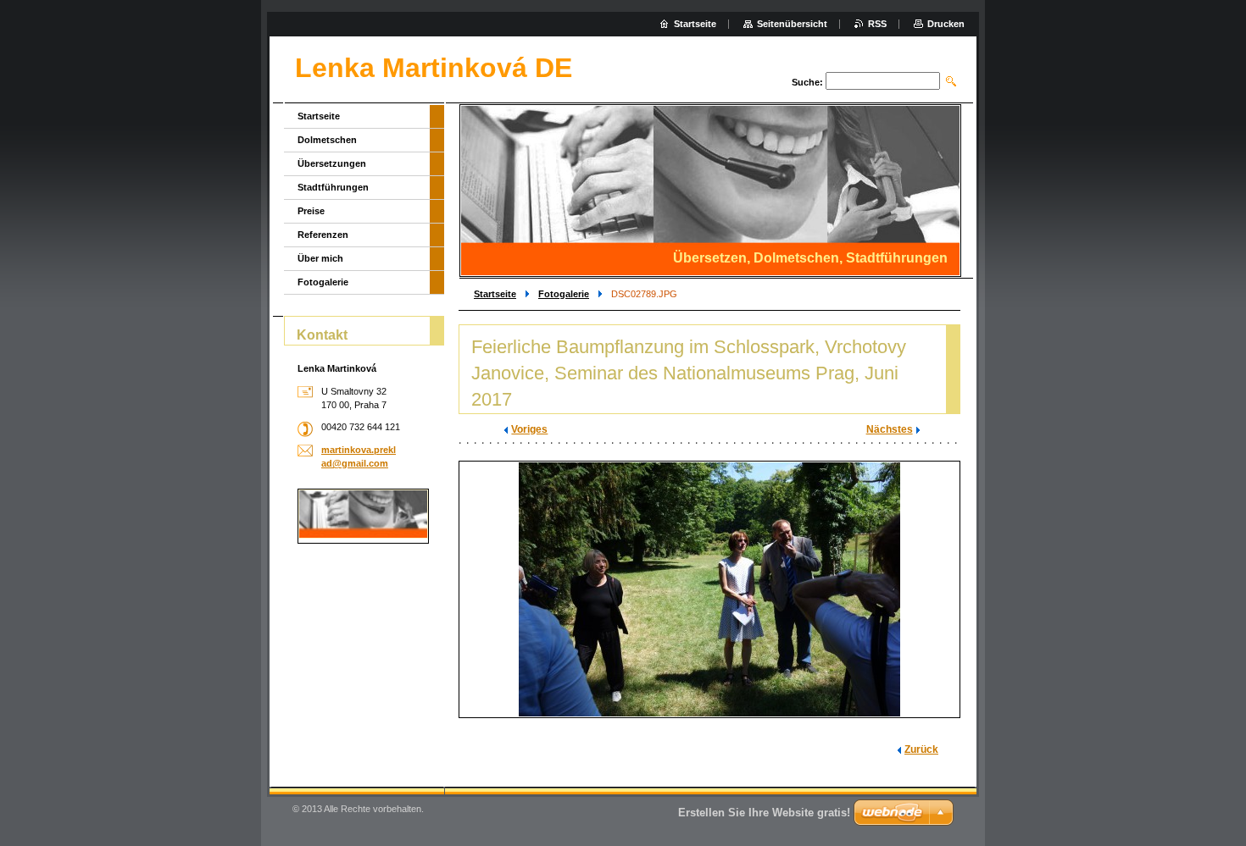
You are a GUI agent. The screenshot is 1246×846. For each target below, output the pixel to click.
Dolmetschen (327, 140)
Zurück (921, 749)
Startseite (495, 294)
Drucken (946, 24)
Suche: (807, 82)
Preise (311, 211)
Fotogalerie (563, 294)
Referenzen (323, 234)
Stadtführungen (333, 187)
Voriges (529, 429)
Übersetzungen (332, 163)
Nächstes (889, 429)
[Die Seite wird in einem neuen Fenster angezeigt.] (709, 589)
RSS (877, 24)
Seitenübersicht (792, 24)
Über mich (320, 258)
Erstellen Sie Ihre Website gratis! (764, 812)
